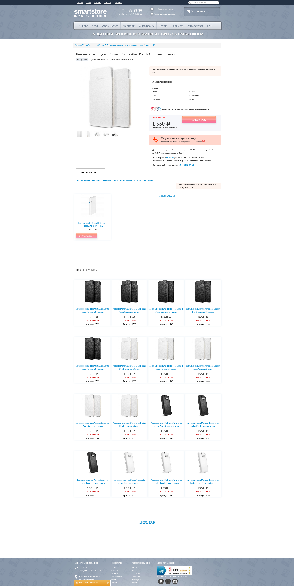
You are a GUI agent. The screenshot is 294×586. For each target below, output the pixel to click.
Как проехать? (88, 579)
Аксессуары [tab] (90, 172)
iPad (133, 570)
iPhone (134, 567)
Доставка (97, 2)
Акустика (95, 180)
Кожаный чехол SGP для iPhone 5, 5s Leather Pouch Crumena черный (166, 424)
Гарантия (107, 2)
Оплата (88, 2)
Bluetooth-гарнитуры (122, 180)
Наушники (106, 180)
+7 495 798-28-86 (186, 165)
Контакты (118, 2)
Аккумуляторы (83, 180)
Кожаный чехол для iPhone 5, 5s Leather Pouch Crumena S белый (129, 367)
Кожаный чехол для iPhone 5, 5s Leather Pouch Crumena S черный (92, 310)
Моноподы (148, 180)
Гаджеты (137, 180)
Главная (80, 2)
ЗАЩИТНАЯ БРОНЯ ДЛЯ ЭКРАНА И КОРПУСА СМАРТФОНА (147, 34)
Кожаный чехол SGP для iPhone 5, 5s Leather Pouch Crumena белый (129, 481)
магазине (170, 157)
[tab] (83, 181)
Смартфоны (136, 574)
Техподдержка (116, 577)
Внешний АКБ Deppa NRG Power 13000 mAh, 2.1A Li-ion (92, 224)
